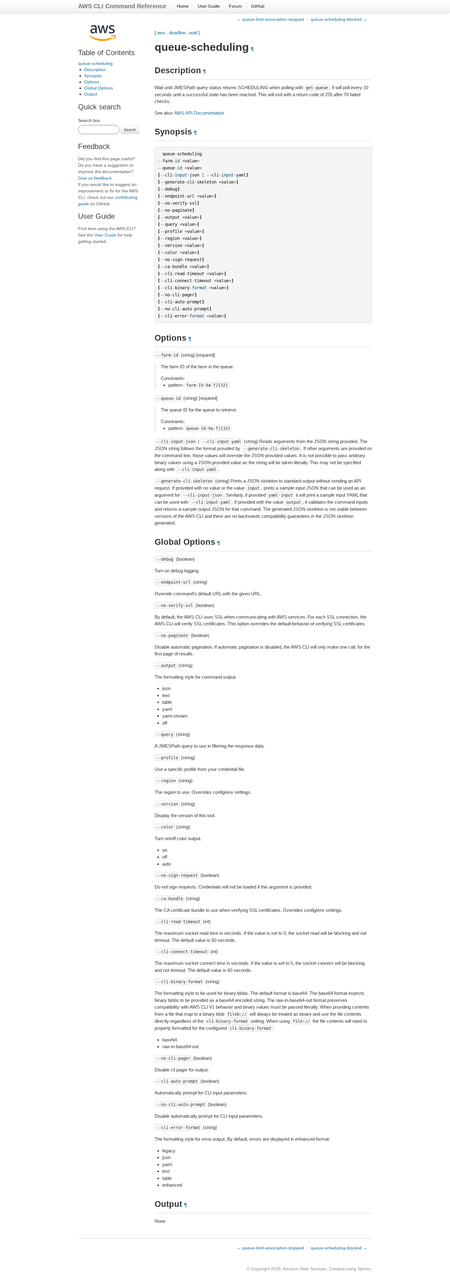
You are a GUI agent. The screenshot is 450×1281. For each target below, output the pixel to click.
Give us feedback (95, 178)
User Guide (209, 6)
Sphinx (364, 1268)
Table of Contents (106, 52)
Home (183, 6)
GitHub (257, 6)
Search (130, 129)
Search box (89, 120)
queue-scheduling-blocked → (339, 19)
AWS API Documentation (199, 113)
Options (91, 81)
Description (95, 69)
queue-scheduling (95, 63)
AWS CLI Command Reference (122, 6)
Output (90, 94)
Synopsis (93, 75)
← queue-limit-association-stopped (270, 19)
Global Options (98, 87)
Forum (235, 6)
